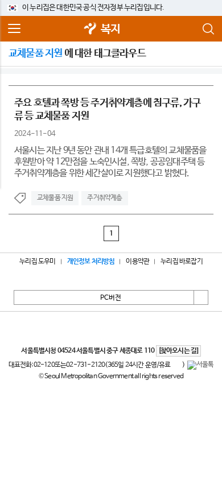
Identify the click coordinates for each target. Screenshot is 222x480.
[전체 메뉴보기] (14, 29)
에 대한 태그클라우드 (77, 53)
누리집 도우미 (37, 262)
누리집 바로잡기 (182, 262)
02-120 (44, 365)
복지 (110, 29)
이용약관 (137, 262)
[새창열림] (90, 29)
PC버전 (110, 298)
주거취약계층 (104, 198)
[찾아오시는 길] (178, 351)
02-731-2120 (85, 365)
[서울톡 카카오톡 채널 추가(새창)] (200, 365)
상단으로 (201, 297)
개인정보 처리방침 (91, 262)
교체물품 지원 (55, 198)
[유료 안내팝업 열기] (176, 365)
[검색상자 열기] (207, 29)
